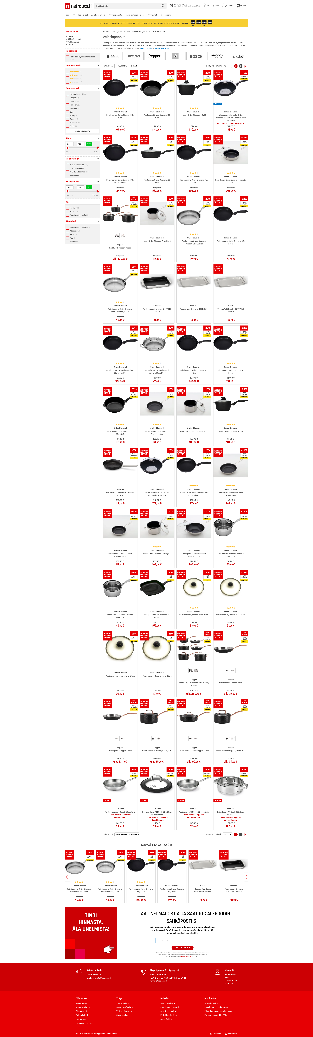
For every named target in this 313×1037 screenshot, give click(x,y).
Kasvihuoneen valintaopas (216, 1007)
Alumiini (74, 231)
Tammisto (230, 974)
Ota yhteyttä (94, 974)
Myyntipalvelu (115, 15)
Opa (73, 112)
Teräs (74, 211)
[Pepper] (154, 56)
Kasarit (70, 44)
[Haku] (163, 6)
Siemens (74, 122)
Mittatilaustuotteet (168, 1015)
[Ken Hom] (238, 56)
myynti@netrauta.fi (158, 981)
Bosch (73, 119)
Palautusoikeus (83, 1007)
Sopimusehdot (122, 1015)
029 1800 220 (158, 974)
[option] (117, 235)
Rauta (73, 241)
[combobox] (130, 6)
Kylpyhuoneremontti (169, 1007)
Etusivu (106, 31)
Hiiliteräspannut (74, 39)
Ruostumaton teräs (79, 215)
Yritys (119, 998)
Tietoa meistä (122, 1003)
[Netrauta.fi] (78, 6)
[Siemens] (134, 56)
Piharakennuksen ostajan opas (218, 1011)
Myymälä (229, 970)
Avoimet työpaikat (124, 1007)
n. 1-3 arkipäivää (78, 165)
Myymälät (152, 15)
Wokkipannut (73, 42)
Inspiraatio (210, 998)
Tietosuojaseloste (124, 1011)
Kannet (70, 36)
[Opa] (175, 56)
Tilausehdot (81, 1011)
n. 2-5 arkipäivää (78, 168)
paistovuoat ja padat (163, 48)
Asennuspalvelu (167, 1003)
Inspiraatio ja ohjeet (135, 15)
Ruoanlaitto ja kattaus (141, 31)
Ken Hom (75, 105)
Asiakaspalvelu (98, 15)
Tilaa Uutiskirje (182, 948)
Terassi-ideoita (211, 1003)
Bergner (74, 101)
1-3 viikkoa (76, 175)
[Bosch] (196, 56)
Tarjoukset (83, 15)
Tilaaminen (81, 998)
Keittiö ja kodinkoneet (121, 31)
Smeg (73, 115)
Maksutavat (81, 1003)
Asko (73, 126)
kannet (142, 48)
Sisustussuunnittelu (169, 1011)
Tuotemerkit (165, 15)
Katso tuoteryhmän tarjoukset (82, 58)
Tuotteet (68, 15)
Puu (72, 238)
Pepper (74, 98)
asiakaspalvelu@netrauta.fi (99, 978)
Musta (74, 208)
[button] (82, 131)
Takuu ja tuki (82, 1015)
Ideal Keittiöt (166, 1019)
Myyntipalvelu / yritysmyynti (164, 970)
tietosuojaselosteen (186, 956)
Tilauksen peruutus (84, 1023)
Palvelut (164, 998)
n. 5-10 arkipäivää (79, 172)
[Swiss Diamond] (113, 56)
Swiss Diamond (78, 94)
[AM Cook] (217, 56)
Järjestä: (108, 66)
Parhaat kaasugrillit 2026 (216, 1015)
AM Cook (74, 108)
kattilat (149, 48)
